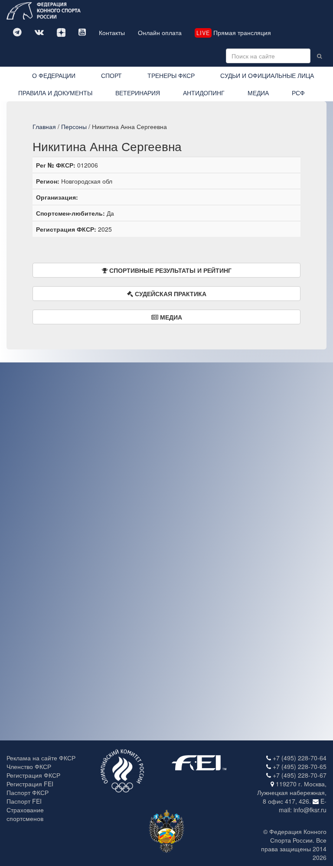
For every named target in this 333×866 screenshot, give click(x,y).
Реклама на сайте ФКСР (41, 757)
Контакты (112, 32)
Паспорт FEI (24, 801)
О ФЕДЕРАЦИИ (53, 75)
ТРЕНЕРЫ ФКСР (171, 75)
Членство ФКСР (29, 766)
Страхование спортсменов (25, 814)
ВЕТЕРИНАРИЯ (137, 92)
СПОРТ (111, 75)
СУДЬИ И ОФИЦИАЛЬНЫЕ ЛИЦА (267, 75)
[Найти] (319, 55)
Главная (44, 126)
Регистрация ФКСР (33, 775)
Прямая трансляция (233, 32)
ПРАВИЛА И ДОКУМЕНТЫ (55, 92)
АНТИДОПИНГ (204, 92)
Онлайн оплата (160, 32)
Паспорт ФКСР (28, 792)
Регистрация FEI (30, 783)
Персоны (74, 126)
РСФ (298, 92)
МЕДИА (258, 92)
